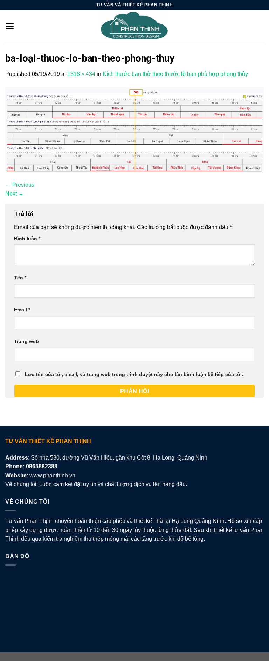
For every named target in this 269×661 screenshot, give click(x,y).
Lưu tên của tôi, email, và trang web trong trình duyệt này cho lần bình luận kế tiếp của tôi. (134, 374)
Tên (20, 277)
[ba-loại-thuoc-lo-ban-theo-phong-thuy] (134, 129)
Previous (19, 185)
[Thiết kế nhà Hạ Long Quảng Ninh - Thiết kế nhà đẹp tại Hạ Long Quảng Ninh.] (134, 26)
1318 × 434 (81, 74)
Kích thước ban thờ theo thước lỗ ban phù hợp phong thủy (175, 74)
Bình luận (27, 238)
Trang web (26, 341)
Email (22, 309)
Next (14, 194)
